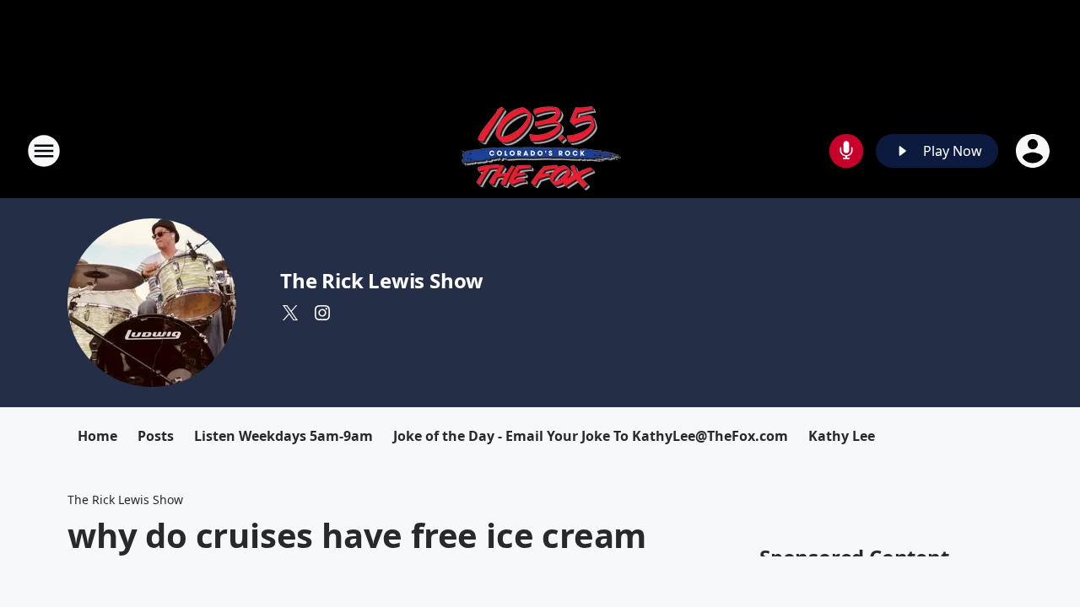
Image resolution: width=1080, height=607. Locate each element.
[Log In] (1034, 151)
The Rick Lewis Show (381, 280)
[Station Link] (540, 150)
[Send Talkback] (846, 151)
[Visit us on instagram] (322, 313)
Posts (156, 436)
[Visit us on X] (290, 313)
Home (97, 436)
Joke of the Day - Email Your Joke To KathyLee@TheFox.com (590, 436)
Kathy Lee (841, 436)
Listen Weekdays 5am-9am (283, 436)
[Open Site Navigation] (44, 151)
